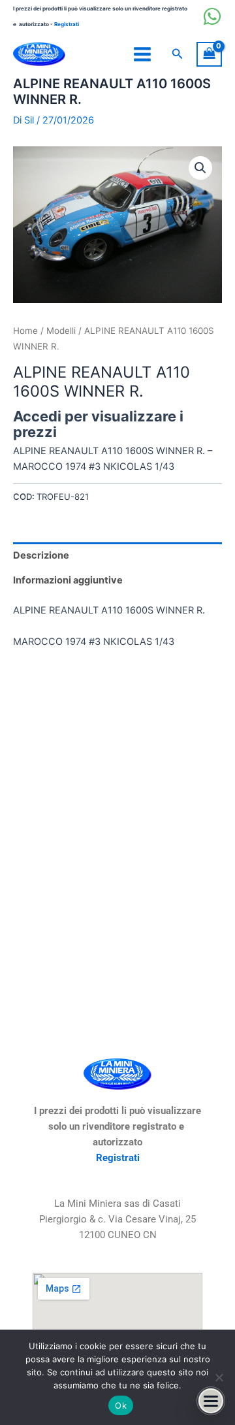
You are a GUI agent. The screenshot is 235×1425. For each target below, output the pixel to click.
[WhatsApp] (212, 16)
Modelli (61, 330)
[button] (177, 54)
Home (25, 330)
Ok (121, 1405)
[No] (218, 1377)
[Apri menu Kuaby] (210, 1400)
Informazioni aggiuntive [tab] (68, 580)
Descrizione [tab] (41, 555)
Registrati (66, 24)
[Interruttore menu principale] (142, 54)
